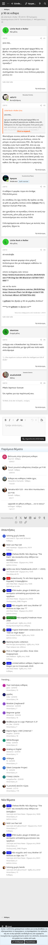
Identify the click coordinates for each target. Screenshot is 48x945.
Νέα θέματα (8, 800)
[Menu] (4, 3)
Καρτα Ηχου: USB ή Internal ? (19, 730)
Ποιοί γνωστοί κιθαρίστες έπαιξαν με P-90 (27, 467)
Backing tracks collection (17, 642)
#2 (44, 105)
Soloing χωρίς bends (15, 535)
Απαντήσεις (8, 530)
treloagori (11, 506)
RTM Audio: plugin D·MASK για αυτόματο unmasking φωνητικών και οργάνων (23, 593)
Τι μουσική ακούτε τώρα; (17, 785)
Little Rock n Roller (10, 17)
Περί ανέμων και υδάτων (16, 647)
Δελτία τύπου (11, 565)
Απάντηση (41, 88)
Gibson (35, 202)
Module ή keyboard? (15, 703)
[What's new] (39, 3)
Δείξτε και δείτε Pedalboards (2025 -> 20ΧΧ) (25, 569)
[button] (5, 420)
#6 (44, 383)
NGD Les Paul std (14, 544)
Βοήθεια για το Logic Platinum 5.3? (22, 721)
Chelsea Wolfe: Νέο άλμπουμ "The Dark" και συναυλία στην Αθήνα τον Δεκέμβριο (24, 557)
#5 (44, 340)
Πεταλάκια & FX (12, 574)
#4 (44, 250)
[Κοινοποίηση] (41, 38)
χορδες (9, 694)
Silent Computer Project (16, 767)
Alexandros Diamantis (16, 481)
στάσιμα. (10, 758)
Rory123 (11, 459)
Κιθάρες (18, 459)
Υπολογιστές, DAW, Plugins (16, 601)
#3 (44, 187)
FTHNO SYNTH (12, 776)
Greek (9, 926)
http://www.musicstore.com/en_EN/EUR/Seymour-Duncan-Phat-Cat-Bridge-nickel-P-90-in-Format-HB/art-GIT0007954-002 (24, 292)
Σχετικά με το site (13, 586)
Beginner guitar (13, 712)
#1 (44, 38)
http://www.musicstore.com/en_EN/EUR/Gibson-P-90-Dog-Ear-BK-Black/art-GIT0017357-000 (24, 277)
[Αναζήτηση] (44, 3)
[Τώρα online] (7, 100)
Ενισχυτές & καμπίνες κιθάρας (18, 625)
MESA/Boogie (12, 740)
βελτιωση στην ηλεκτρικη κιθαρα (22, 456)
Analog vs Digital (13, 749)
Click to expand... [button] (24, 131)
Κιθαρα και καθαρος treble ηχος (22, 478)
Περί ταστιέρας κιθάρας (17, 685)
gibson (7, 301)
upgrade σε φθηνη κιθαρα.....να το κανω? (26, 503)
